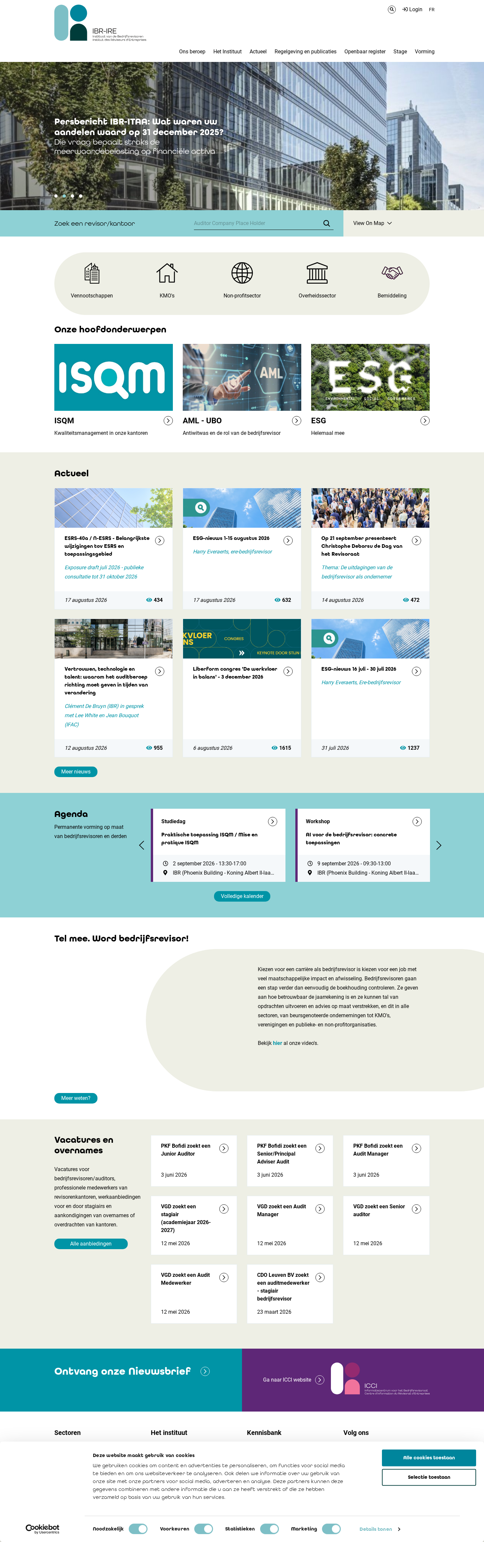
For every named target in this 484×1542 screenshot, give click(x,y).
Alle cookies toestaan (429, 1458)
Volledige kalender (242, 896)
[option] (242, 136)
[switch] (203, 1529)
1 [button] (56, 196)
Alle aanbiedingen (91, 1244)
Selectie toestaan (429, 1477)
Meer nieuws (76, 772)
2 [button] (64, 196)
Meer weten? (76, 1098)
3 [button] (72, 196)
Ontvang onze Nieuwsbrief (122, 1371)
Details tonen (376, 1529)
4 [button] (80, 196)
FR (432, 9)
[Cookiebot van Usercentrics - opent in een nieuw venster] (42, 1529)
